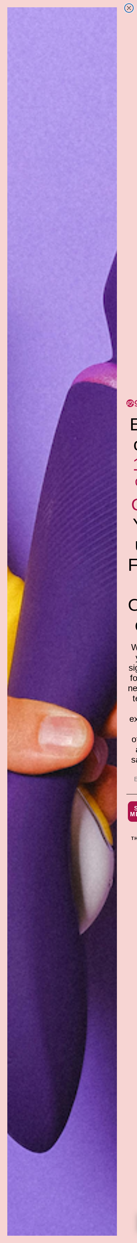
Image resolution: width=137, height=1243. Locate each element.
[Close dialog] (129, 8)
